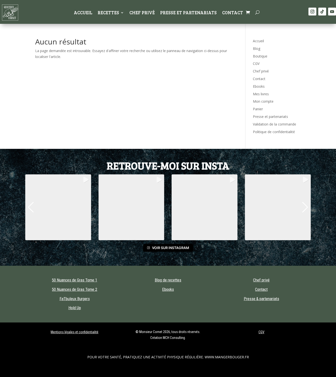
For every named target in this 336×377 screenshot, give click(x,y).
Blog (256, 48)
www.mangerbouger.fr (227, 357)
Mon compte (263, 101)
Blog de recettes (168, 280)
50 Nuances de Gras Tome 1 (74, 280)
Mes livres (261, 94)
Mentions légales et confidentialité (74, 332)
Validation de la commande (274, 124)
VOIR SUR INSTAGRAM (170, 248)
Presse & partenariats (261, 298)
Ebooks (259, 86)
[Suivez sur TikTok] (322, 11)
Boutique (260, 56)
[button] (31, 207)
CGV (256, 63)
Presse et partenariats (188, 13)
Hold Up (74, 307)
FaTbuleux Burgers (75, 298)
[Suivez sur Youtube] (332, 11)
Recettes (108, 13)
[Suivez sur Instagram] (312, 11)
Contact (232, 13)
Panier (258, 109)
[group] (58, 207)
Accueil (83, 13)
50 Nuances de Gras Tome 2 (74, 289)
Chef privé (142, 13)
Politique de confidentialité (274, 131)
